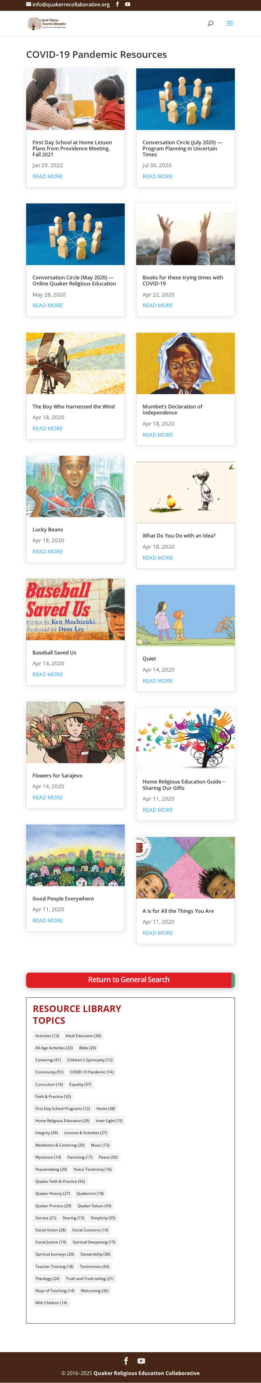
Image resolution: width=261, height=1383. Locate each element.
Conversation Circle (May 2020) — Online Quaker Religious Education (74, 280)
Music (100, 1145)
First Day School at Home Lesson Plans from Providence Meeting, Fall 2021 (72, 148)
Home (105, 1108)
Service (45, 1218)
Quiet (149, 658)
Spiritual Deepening (94, 1242)
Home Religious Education (62, 1120)
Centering (48, 1060)
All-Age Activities (54, 1048)
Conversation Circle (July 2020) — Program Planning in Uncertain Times (182, 148)
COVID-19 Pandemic (92, 1072)
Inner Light (109, 1120)
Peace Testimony (93, 1169)
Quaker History (52, 1193)
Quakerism (90, 1193)
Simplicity (103, 1218)
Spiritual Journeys (54, 1254)
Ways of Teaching (54, 1290)
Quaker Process (53, 1205)
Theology (47, 1278)
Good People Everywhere (63, 898)
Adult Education (83, 1035)
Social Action (50, 1230)
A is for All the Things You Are (178, 910)
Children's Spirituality (90, 1060)
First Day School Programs (62, 1108)
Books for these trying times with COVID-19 (183, 280)
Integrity (46, 1132)
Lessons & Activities (85, 1132)
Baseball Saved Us (54, 652)
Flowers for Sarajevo (57, 775)
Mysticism (48, 1157)
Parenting (80, 1157)
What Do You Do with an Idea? (179, 535)
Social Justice (50, 1242)
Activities (47, 1035)
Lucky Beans (47, 529)
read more (47, 176)
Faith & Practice (53, 1096)
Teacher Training (54, 1266)
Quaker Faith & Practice (60, 1181)
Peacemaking (51, 1169)
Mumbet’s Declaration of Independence (172, 409)
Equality (80, 1084)
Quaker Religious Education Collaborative (147, 1373)
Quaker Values (94, 1205)
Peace (108, 1157)
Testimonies (94, 1266)
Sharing (73, 1218)
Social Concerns (90, 1230)
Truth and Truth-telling (90, 1278)
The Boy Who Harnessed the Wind (73, 406)
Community (49, 1072)
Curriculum (49, 1084)
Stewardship (95, 1254)
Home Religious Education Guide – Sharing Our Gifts (184, 784)
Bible (87, 1048)
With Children (51, 1302)
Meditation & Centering (60, 1145)
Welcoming (95, 1290)
